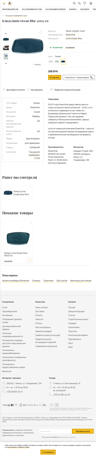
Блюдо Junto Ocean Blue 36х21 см (15, 254)
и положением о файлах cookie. (18, 447)
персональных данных (68, 437)
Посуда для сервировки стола (34, 155)
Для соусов (61, 280)
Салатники (48, 280)
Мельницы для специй (80, 280)
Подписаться (83, 431)
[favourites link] (85, 3)
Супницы (36, 280)
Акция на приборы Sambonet (15, 280)
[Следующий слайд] (6, 63)
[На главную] (10, 3)
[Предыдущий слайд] (6, 34)
